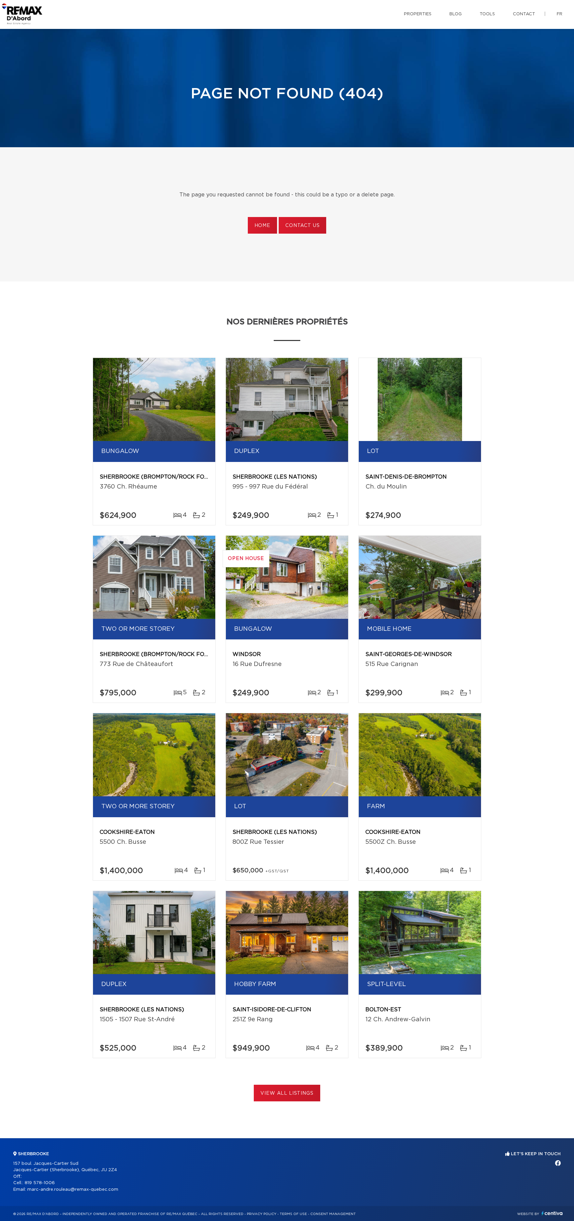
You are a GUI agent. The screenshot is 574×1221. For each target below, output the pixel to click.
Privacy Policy (261, 1214)
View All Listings (286, 1093)
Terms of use (293, 1214)
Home (262, 225)
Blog (455, 14)
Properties (417, 14)
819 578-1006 (40, 1183)
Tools (487, 14)
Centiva (552, 1213)
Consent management (333, 1214)
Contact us (302, 225)
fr (559, 14)
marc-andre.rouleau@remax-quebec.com (72, 1189)
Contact (524, 14)
